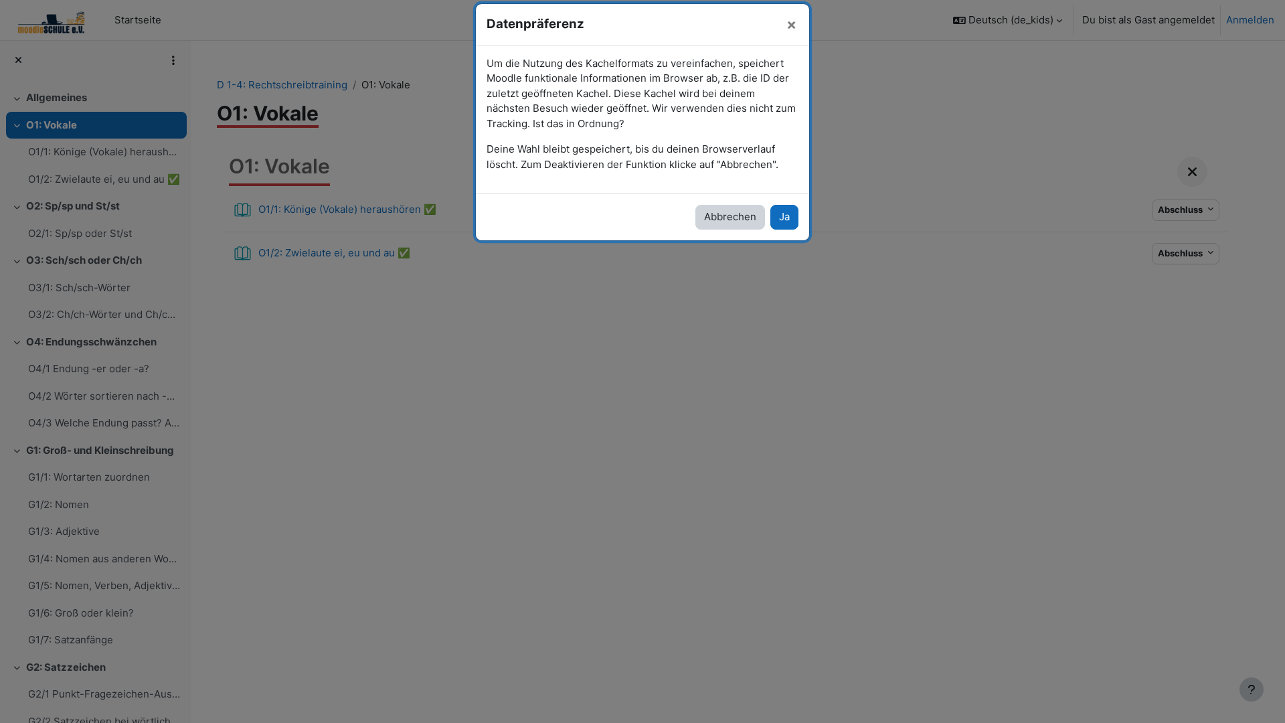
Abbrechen (730, 216)
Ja (784, 216)
